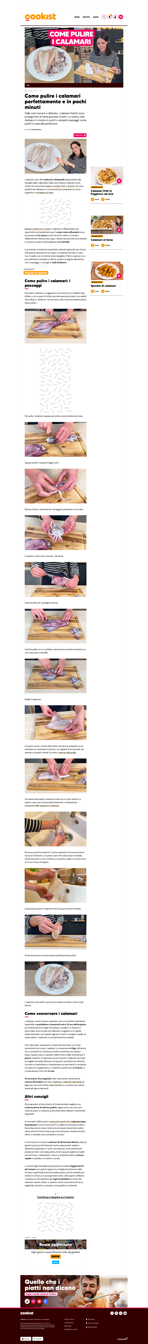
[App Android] (37, 1339)
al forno (71, 186)
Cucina (27, 1237)
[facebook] (45, 1301)
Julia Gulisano (36, 129)
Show (95, 17)
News (77, 17)
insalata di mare (45, 192)
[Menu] (121, 17)
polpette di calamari (49, 805)
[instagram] (33, 1301)
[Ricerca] (104, 17)
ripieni (48, 186)
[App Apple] (25, 1339)
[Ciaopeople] (122, 1338)
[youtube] (39, 1301)
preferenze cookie (70, 1329)
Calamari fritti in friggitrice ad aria (102, 192)
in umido (56, 186)
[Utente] (115, 17)
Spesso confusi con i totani (37, 228)
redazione (67, 1326)
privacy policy (69, 1319)
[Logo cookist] (40, 17)
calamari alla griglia (67, 752)
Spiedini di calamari (103, 285)
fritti (63, 186)
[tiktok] (27, 1301)
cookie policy (69, 1323)
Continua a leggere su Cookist (55, 1197)
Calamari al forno (102, 239)
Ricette (86, 17)
